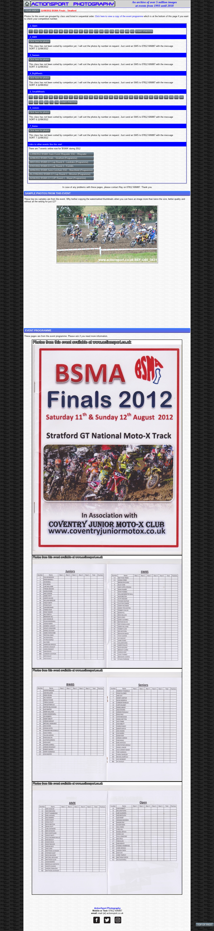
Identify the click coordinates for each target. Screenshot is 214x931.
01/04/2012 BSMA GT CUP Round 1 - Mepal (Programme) (58, 178)
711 (51, 102)
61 (66, 31)
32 (46, 31)
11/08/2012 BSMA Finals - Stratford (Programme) (53, 158)
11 (66, 97)
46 (111, 97)
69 (76, 31)
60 (121, 97)
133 (91, 31)
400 (127, 31)
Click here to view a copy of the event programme (119, 16)
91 (161, 97)
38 (96, 97)
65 (71, 31)
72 (136, 97)
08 (51, 97)
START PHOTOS (144, 31)
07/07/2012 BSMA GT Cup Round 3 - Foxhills (52, 166)
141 (181, 97)
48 (61, 31)
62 (126, 97)
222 (106, 31)
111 (176, 97)
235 (112, 31)
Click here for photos (39, 41)
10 (61, 97)
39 (101, 97)
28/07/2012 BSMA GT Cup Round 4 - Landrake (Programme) (59, 162)
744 (56, 102)
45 (56, 31)
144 (31, 102)
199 (41, 102)
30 (91, 97)
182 (101, 31)
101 (171, 97)
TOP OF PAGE (205, 924)
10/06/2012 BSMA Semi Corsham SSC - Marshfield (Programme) (61, 170)
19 (76, 97)
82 (151, 97)
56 (116, 97)
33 (51, 31)
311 (122, 31)
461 (46, 102)
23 (41, 31)
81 (146, 97)
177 (96, 31)
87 (81, 31)
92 (86, 31)
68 (131, 97)
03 (41, 97)
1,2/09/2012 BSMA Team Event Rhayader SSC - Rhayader (58, 154)
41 (106, 97)
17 (71, 97)
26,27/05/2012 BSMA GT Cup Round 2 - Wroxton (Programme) (60, 174)
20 (81, 97)
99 (166, 97)
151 (36, 102)
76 (141, 97)
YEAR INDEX (32, 10)
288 (117, 31)
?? (31, 97)
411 (132, 31)
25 (86, 97)
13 (36, 31)
